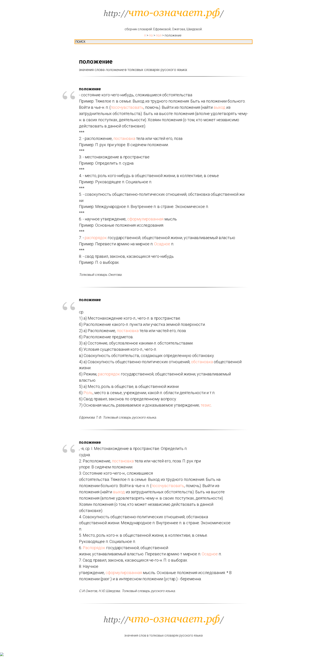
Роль (88, 392)
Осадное (162, 244)
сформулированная (145, 219)
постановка (124, 138)
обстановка (202, 361)
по (151, 35)
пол (158, 35)
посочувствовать (127, 107)
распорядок (96, 237)
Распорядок (94, 547)
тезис (206, 405)
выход (219, 107)
